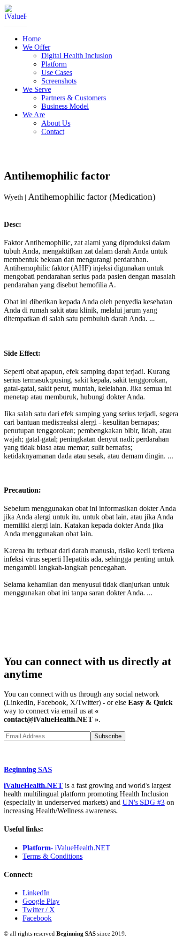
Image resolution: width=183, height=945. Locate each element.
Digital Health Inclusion (76, 56)
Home (32, 39)
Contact (52, 131)
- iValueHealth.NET (66, 848)
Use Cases (56, 72)
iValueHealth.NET (33, 785)
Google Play (41, 901)
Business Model (65, 106)
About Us (55, 123)
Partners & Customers (73, 98)
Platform (54, 64)
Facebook (37, 918)
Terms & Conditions (53, 856)
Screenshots (58, 81)
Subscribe (108, 736)
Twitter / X (39, 910)
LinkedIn (36, 893)
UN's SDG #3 (143, 802)
